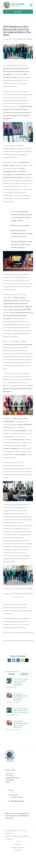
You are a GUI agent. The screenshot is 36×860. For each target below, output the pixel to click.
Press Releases (27, 39)
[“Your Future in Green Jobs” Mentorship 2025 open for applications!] (9, 680)
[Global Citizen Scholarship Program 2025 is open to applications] (9, 722)
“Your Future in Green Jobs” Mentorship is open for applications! (21, 710)
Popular (11, 674)
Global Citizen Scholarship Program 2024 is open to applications (20, 696)
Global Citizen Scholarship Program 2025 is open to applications (20, 724)
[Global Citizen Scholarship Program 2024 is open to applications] (9, 694)
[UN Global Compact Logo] (10, 750)
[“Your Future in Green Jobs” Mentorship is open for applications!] (9, 709)
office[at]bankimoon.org (17, 801)
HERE (30, 589)
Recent (24, 674)
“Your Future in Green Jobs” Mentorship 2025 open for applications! (21, 682)
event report (14, 628)
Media (20, 39)
